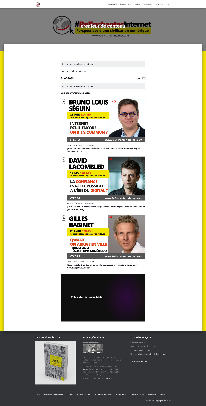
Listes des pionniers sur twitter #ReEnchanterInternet (150, 354)
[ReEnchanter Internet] (38, 4)
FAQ (168, 4)
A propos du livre (137, 394)
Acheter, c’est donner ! (157, 394)
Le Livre (159, 4)
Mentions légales (139, 362)
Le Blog (137, 4)
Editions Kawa (106, 378)
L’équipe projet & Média (103, 394)
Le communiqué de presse (53, 394)
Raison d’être (112, 4)
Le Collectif (125, 4)
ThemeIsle (167, 401)
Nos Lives (147, 4)
